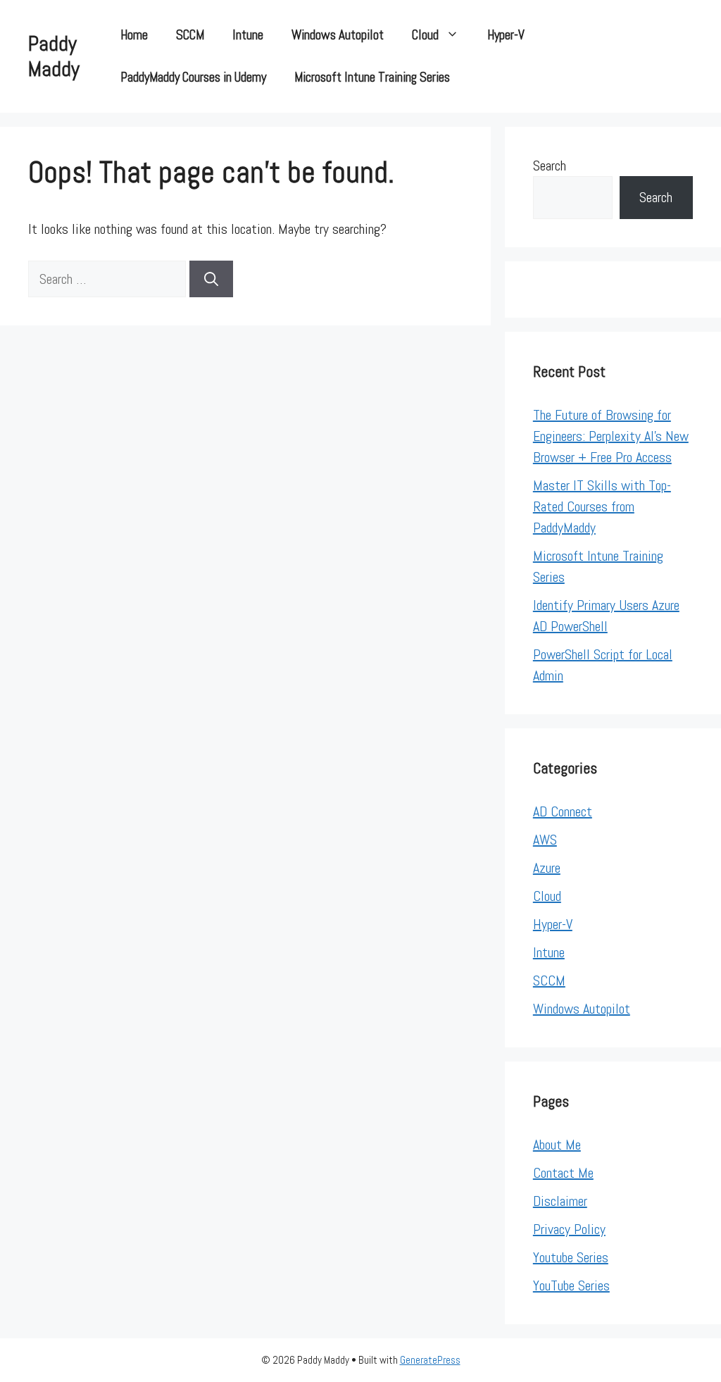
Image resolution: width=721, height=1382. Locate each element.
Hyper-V (506, 35)
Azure (546, 868)
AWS (545, 839)
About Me (557, 1144)
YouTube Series (571, 1285)
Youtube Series (570, 1257)
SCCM (190, 35)
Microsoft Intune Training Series (372, 77)
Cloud (425, 35)
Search (549, 165)
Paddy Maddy (54, 56)
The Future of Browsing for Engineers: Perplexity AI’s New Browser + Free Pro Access (611, 436)
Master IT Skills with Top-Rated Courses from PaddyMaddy (602, 506)
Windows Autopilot (337, 35)
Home (134, 35)
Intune (247, 35)
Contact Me (563, 1173)
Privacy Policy (569, 1229)
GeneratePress (430, 1360)
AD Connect (562, 811)
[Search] (211, 279)
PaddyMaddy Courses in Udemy (193, 77)
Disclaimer (560, 1201)
